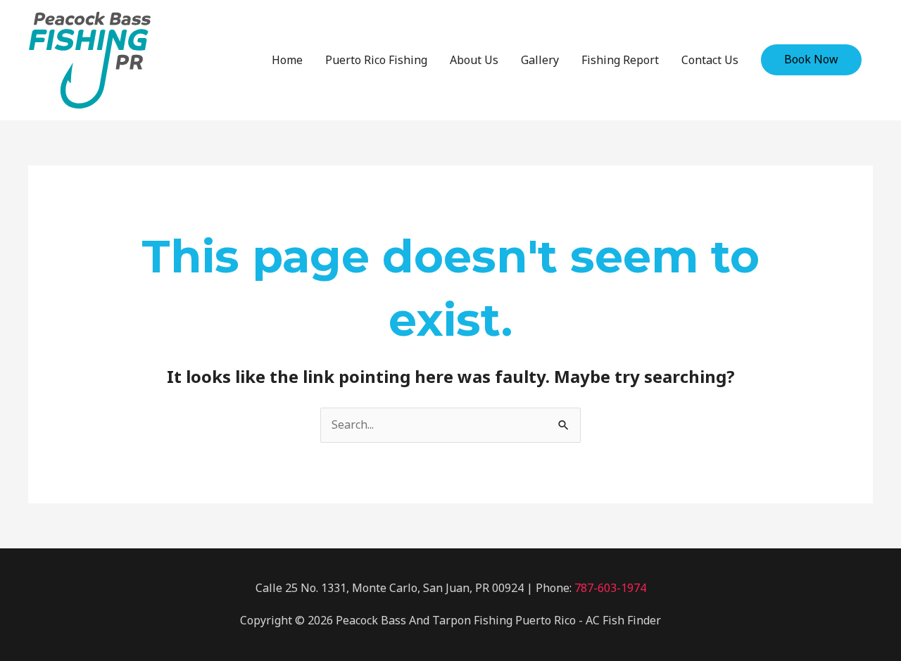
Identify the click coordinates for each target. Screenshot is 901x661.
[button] (811, 59)
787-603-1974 (610, 588)
